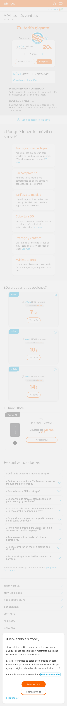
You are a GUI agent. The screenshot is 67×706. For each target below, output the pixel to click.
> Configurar (12, 698)
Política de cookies (50, 674)
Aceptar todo (33, 684)
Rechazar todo (33, 692)
